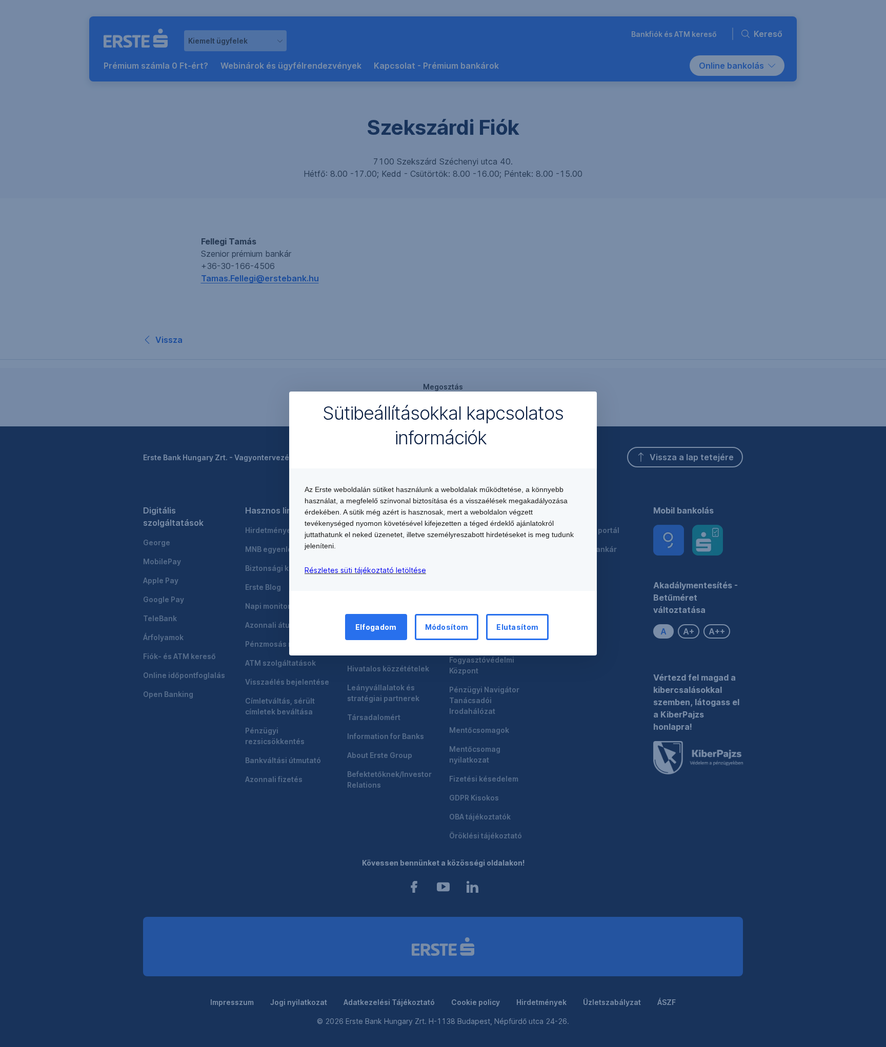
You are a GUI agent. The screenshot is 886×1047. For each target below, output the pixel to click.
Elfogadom (376, 627)
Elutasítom (517, 627)
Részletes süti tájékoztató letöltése (365, 570)
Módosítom (447, 627)
